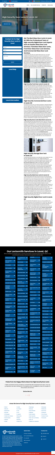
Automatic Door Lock (10, 282)
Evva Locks (20, 321)
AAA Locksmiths (9, 268)
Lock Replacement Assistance (33, 313)
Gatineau (6, 419)
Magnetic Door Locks (34, 330)
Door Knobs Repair (21, 272)
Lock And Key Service (32, 299)
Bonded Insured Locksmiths (9, 307)
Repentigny (31, 407)
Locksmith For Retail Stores (34, 321)
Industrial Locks (33, 277)
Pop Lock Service (46, 270)
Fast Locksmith (21, 328)
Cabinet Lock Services (8, 331)
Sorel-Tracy (44, 410)
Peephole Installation (47, 262)
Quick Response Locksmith (46, 288)
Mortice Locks (33, 351)
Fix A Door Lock (21, 349)
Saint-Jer (31, 419)
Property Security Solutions (46, 280)
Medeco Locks (33, 344)
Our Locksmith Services (35, 5)
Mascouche (19, 416)
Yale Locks (45, 367)
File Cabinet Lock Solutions (21, 332)
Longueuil (19, 414)
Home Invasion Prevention (33, 261)
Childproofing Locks (9, 345)
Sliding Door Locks (46, 331)
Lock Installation (33, 305)
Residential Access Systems (46, 300)
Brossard (6, 412)
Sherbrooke (44, 408)
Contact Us (44, 5)
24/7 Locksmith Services (8, 261)
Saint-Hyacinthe (32, 416)
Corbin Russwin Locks (8, 361)
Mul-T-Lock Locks (33, 358)
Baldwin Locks (8, 291)
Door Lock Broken (21, 278)
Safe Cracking (45, 314)
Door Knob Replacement (20, 269)
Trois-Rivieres (44, 414)
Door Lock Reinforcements (21, 282)
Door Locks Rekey (21, 293)
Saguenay (31, 412)
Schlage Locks (45, 324)
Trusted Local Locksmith (45, 349)
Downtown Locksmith (22, 296)
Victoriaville (44, 417)
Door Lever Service (21, 275)
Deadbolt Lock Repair (8, 368)
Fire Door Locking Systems (21, 345)
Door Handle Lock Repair (21, 258)
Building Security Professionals (9, 320)
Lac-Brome (19, 408)
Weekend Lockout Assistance (46, 353)
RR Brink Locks (45, 311)
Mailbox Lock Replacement (32, 334)
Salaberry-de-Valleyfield (34, 421)
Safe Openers (45, 317)
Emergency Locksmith (20, 310)
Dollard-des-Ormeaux (9, 416)
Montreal (18, 419)
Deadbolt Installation (9, 364)
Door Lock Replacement (20, 290)
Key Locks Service (33, 280)
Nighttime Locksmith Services (34, 362)
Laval (18, 410)
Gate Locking (20, 360)
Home (28, 5)
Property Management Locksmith (45, 275)
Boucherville (7, 410)
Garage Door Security (20, 353)
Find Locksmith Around (21, 337)
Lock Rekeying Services (33, 309)
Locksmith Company (34, 317)
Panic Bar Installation (45, 258)
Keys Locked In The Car (34, 288)
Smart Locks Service (46, 334)
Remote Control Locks (46, 293)
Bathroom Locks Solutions (9, 295)
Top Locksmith (45, 345)
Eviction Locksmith (21, 314)
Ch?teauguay (7, 414)
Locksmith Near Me (34, 324)
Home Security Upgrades (33, 269)
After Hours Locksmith (8, 276)
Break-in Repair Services (9, 311)
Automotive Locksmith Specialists (8, 287)
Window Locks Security (45, 364)
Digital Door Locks (9, 371)
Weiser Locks (45, 357)
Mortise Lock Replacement (32, 355)
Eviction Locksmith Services (21, 318)
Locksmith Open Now (34, 327)
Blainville (6, 408)
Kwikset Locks (33, 292)
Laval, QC (5, 1)
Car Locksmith (8, 339)
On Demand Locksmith (32, 371)
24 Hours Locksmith (9, 257)
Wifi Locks (44, 360)
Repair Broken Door (46, 296)
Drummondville (7, 417)
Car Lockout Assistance (8, 335)
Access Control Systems (8, 272)
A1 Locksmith (8, 265)
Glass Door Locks (21, 363)
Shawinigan (44, 407)
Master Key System (33, 341)
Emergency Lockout (21, 306)
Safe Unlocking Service (46, 321)
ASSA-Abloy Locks (9, 279)
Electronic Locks (21, 303)
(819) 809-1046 (7, 24)
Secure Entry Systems (45, 328)
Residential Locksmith (45, 304)
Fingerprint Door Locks (21, 341)
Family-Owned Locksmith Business (22, 325)
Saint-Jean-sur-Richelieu (34, 417)
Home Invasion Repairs (33, 265)
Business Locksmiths (10, 327)
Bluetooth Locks (9, 303)
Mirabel (18, 417)
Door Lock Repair (21, 285)
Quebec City (19, 421)
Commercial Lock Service (9, 352)
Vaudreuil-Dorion (45, 416)
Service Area (50, 5)
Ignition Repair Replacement (33, 274)
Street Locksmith (46, 342)
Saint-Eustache (32, 414)
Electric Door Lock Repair (21, 300)
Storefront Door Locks (46, 339)
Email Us (44, 436)
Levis (18, 412)
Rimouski (31, 408)
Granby (6, 421)
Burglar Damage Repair (9, 324)
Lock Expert (32, 302)
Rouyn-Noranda (32, 410)
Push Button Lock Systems (46, 284)
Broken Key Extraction (8, 315)
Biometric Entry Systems (8, 299)
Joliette (18, 407)
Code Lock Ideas (9, 348)
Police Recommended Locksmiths (45, 266)
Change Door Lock (9, 342)
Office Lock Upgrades (32, 367)
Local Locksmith (33, 295)
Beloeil (6, 407)
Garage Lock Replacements (20, 357)
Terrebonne (44, 412)
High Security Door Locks (21, 367)
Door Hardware (21, 265)
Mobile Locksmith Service (33, 348)
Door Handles (20, 262)
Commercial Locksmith (8, 356)
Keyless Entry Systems (32, 284)
